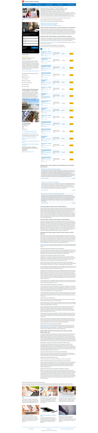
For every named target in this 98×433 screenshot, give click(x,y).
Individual (25, 47)
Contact (55, 1)
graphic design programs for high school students (48, 326)
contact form (73, 241)
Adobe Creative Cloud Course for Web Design (49, 24)
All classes (61, 1)
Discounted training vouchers (45, 244)
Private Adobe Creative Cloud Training (29, 131)
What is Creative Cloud (44, 396)
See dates (73, 178)
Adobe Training (59, 4)
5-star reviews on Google (29, 151)
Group (25, 48)
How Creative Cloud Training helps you (66, 396)
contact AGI (55, 282)
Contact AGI (61, 229)
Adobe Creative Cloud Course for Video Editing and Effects (51, 25)
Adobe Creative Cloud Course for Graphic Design (49, 23)
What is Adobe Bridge (63, 415)
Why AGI (50, 1)
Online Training (38, 4)
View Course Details (44, 178)
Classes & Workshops (27, 4)
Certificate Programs (49, 4)
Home (23, 7)
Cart (64, 1)
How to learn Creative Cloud (27, 415)
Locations (58, 1)
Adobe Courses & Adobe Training (30, 7)
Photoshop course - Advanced (46, 51)
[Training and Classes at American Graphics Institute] (23, 2)
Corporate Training (70, 4)
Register (71, 53)
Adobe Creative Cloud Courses (42, 7)
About (53, 1)
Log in (66, 1)
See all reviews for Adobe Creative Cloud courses (30, 70)
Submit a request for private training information (48, 42)
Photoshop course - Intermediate (44, 80)
